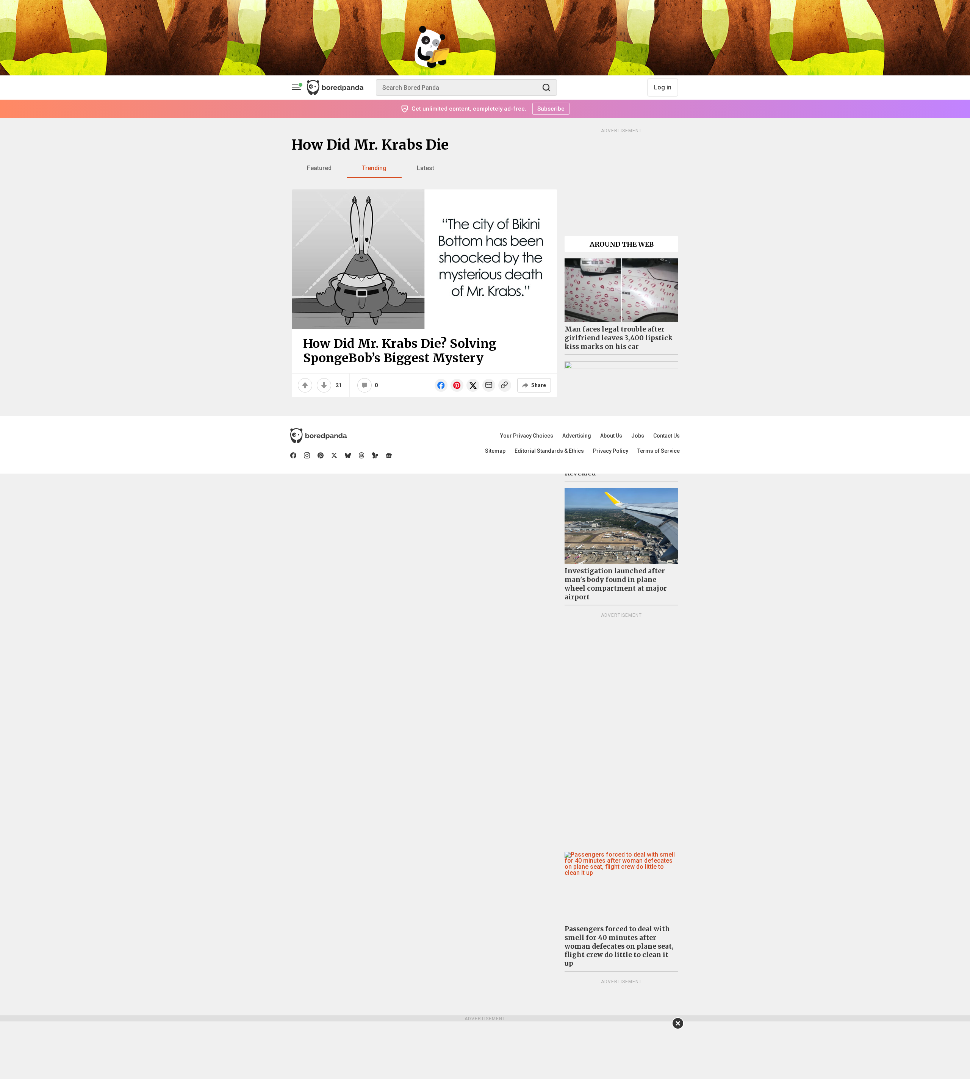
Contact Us (666, 436)
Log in (662, 87)
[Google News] (389, 455)
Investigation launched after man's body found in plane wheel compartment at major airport (616, 584)
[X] (334, 455)
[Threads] (361, 455)
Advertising (576, 436)
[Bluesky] (348, 455)
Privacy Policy (610, 451)
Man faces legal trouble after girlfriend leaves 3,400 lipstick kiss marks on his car (619, 338)
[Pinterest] (321, 455)
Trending (374, 168)
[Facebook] (293, 455)
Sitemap (495, 451)
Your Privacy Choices (526, 436)
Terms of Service (658, 451)
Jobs (637, 436)
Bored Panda (318, 435)
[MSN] (375, 455)
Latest (425, 168)
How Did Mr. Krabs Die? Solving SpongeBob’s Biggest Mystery (399, 351)
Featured (319, 168)
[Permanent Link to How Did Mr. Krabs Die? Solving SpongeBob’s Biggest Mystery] (424, 259)
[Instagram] (307, 455)
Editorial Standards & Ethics (549, 451)
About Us (611, 436)
